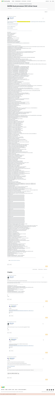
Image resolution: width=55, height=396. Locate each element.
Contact (16, 389)
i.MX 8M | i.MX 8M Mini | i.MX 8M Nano (15, 260)
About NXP (2, 389)
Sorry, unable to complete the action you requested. (8, 394)
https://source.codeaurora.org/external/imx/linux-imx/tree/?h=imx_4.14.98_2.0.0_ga (21, 310)
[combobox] (30, 8)
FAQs (50, 1)
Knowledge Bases (18, 1)
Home (8, 3)
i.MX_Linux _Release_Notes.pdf (12, 373)
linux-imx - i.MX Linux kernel (11, 366)
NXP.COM (28, 1)
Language (47, 1)
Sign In (53, 1)
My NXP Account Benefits (22, 389)
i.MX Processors (16, 3)
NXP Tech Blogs (24, 1)
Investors (9, 389)
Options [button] (46, 11)
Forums (13, 1)
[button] (43, 18)
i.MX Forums (11, 3)
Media (13, 389)
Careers (6, 389)
